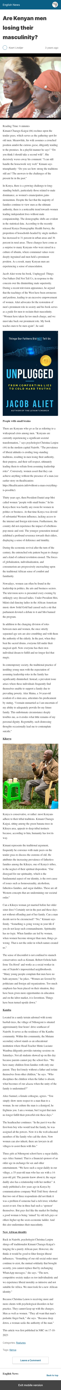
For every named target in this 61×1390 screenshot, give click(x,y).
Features (21, 1342)
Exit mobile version (30, 1385)
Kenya (12, 1349)
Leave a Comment (30, 1360)
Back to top (52, 1375)
